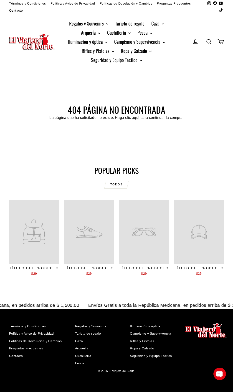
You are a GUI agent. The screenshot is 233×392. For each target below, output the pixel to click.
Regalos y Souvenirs (87, 23)
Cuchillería (117, 32)
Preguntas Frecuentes (174, 3)
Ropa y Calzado (134, 50)
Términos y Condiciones (27, 3)
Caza (156, 23)
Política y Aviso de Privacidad (73, 3)
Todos (116, 184)
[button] (219, 374)
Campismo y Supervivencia (138, 41)
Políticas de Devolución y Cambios (126, 3)
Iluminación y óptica (86, 41)
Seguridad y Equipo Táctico (115, 59)
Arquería (89, 32)
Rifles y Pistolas (96, 50)
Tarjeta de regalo (129, 23)
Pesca (143, 32)
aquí (135, 118)
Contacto (16, 10)
